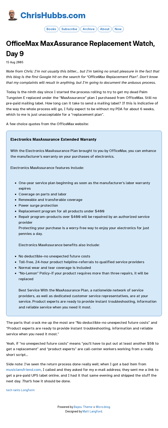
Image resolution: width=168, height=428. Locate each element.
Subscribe (69, 29)
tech (9, 390)
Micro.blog (103, 407)
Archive (89, 29)
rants (16, 390)
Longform (28, 390)
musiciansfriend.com (23, 369)
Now (118, 29)
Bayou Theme (83, 407)
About (104, 29)
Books (51, 29)
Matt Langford (92, 411)
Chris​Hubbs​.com (53, 15)
